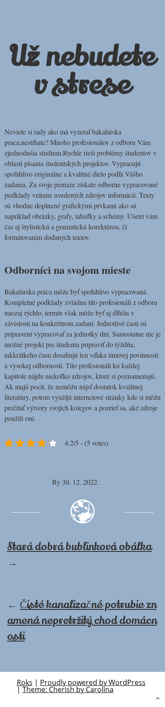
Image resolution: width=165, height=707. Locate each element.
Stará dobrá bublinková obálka (79, 547)
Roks (25, 682)
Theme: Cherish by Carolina (68, 689)
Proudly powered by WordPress (93, 682)
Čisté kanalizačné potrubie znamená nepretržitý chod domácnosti (82, 621)
